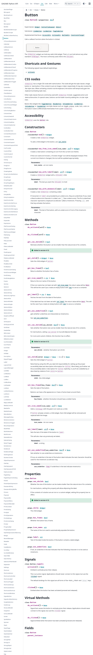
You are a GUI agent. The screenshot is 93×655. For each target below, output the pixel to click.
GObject (36, 4)
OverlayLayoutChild (10, 469)
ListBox (6, 379)
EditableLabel (8, 186)
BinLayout (7, 12)
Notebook (7, 449)
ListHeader (7, 385)
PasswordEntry (8, 486)
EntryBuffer (7, 194)
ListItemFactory (8, 391)
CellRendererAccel (9, 61)
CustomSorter (8, 157)
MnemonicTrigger (9, 423)
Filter (5, 243)
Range (6, 535)
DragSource (7, 168)
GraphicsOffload (9, 316)
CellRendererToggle (10, 82)
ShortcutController (9, 576)
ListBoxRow (7, 382)
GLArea (6, 284)
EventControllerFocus (10, 203)
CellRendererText (9, 79)
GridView (6, 327)
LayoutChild (7, 365)
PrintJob (6, 512)
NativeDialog (8, 440)
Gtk (42, 4)
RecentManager (9, 538)
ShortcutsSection (9, 587)
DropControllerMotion (11, 174)
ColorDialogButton (9, 110)
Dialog (6, 160)
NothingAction (8, 455)
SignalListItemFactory (10, 599)
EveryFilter (7, 217)
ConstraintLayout (9, 142)
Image (6, 350)
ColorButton (7, 99)
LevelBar (6, 371)
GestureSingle (8, 304)
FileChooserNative (9, 229)
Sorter (6, 616)
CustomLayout (8, 154)
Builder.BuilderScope (10, 29)
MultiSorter (7, 434)
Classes (36, 10)
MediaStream (8, 411)
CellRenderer (8, 58)
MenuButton (8, 414)
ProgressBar (7, 527)
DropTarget (7, 180)
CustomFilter (8, 151)
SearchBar (7, 556)
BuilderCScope (8, 32)
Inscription (7, 356)
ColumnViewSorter (9, 125)
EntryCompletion (9, 197)
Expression (7, 223)
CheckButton (8, 93)
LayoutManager (9, 368)
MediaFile (7, 408)
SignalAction (8, 596)
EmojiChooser (8, 188)
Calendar (6, 44)
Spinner (6, 622)
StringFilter (7, 640)
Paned (6, 480)
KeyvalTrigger (8, 359)
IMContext (7, 333)
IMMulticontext (8, 339)
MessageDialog (8, 417)
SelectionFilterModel (10, 561)
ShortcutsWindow (9, 593)
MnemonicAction (9, 420)
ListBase (6, 376)
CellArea (6, 50)
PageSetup (7, 475)
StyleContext (8, 651)
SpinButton (7, 619)
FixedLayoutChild (9, 255)
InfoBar (6, 353)
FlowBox (6, 261)
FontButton (7, 267)
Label (5, 362)
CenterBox (7, 87)
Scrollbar (6, 550)
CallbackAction (8, 47)
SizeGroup (7, 605)
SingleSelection (8, 602)
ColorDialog (7, 108)
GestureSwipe (8, 310)
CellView (6, 84)
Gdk (46, 4)
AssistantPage (8, 9)
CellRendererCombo (10, 64)
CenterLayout (8, 90)
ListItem (6, 388)
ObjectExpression (9, 460)
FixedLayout (7, 252)
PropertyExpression (10, 530)
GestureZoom (8, 313)
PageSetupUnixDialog (10, 478)
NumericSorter (8, 457)
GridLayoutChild (9, 324)
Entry (5, 191)
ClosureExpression (9, 96)
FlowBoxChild (8, 264)
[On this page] (90, 3)
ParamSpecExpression (11, 483)
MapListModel (8, 402)
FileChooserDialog (9, 226)
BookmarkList (8, 15)
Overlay (6, 463)
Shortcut (6, 570)
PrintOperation (8, 515)
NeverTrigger (8, 443)
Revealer (6, 541)
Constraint (7, 136)
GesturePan (7, 298)
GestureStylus (8, 307)
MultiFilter (7, 428)
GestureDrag (8, 293)
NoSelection (7, 446)
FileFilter (6, 238)
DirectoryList (8, 162)
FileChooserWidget (9, 232)
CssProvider (7, 148)
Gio (31, 4)
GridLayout (7, 321)
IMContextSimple (9, 336)
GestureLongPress (9, 295)
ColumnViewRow (9, 122)
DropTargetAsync (9, 183)
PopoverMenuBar (9, 504)
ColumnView (8, 113)
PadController (8, 472)
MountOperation (9, 426)
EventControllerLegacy (11, 209)
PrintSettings (8, 518)
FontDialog (7, 275)
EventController (8, 200)
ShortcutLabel (8, 579)
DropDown (7, 177)
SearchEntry (7, 559)
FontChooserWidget (10, 272)
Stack (5, 625)
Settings (6, 567)
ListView (6, 397)
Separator (7, 564)
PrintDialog (7, 509)
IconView (6, 347)
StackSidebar (8, 631)
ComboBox (7, 128)
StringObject (8, 645)
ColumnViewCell (9, 116)
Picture (6, 492)
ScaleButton (7, 547)
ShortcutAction (8, 573)
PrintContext (8, 506)
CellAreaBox (7, 53)
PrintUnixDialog (9, 521)
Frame (6, 281)
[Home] (26, 10)
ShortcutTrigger (9, 582)
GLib (27, 4)
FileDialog (7, 235)
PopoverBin (7, 498)
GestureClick (8, 290)
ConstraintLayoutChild (11, 145)
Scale (5, 544)
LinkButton (7, 374)
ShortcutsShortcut (9, 590)
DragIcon (7, 165)
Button (6, 38)
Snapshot (7, 611)
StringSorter (7, 648)
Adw (50, 4)
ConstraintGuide (9, 139)
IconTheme (7, 345)
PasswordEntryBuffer (10, 489)
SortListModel (8, 614)
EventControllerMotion (11, 212)
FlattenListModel (9, 258)
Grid (5, 319)
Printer (6, 524)
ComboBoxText (8, 131)
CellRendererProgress (10, 70)
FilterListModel (8, 246)
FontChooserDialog (10, 269)
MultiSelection (8, 431)
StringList (7, 642)
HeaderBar (7, 330)
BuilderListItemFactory (11, 35)
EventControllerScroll (10, 215)
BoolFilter (7, 18)
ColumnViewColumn (10, 119)
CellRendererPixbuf (10, 67)
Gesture (6, 287)
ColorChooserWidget (10, 105)
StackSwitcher (8, 634)
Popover (6, 495)
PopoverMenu (8, 501)
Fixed (5, 249)
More (56, 4)
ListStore (6, 394)
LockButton (7, 400)
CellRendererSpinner (10, 76)
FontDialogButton (9, 278)
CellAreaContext (9, 56)
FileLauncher (8, 241)
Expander (7, 220)
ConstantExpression (10, 134)
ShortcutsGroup (9, 585)
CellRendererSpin (9, 73)
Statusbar (7, 637)
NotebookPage (8, 452)
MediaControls (8, 405)
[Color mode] (84, 3)
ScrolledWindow (9, 553)
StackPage (7, 628)
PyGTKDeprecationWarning (12, 533)
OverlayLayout (8, 466)
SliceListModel (8, 608)
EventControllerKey (10, 206)
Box (5, 21)
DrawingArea (8, 171)
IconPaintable (8, 342)
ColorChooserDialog (10, 102)
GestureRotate (8, 301)
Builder (6, 27)
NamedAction (8, 437)
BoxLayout (7, 24)
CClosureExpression (10, 41)
